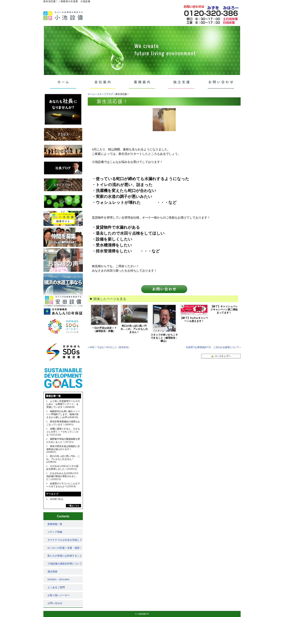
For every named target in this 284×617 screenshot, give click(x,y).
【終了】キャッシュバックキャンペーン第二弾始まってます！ (224, 309)
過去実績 (52, 571)
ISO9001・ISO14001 (58, 579)
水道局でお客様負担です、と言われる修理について (212, 347)
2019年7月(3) (56, 499)
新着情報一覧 (54, 524)
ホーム (91, 94)
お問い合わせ (54, 603)
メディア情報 (54, 532)
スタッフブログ (105, 94)
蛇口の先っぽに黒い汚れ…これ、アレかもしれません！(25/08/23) (63, 459)
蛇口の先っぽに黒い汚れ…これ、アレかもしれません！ (134, 328)
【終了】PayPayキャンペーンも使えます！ (194, 319)
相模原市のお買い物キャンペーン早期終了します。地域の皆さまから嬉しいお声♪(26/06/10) (63, 414)
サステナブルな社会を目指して (64, 540)
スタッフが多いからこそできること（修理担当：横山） (164, 337)
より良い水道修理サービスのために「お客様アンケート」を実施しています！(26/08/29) (63, 404)
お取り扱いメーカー (58, 595)
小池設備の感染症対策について (64, 563)
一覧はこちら (73, 506)
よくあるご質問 (56, 587)
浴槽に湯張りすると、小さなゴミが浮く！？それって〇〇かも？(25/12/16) (63, 432)
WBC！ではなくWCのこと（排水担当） (110, 347)
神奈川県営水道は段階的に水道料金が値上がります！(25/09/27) (63, 449)
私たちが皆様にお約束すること (64, 555)
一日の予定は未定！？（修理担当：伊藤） (104, 329)
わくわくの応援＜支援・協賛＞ (64, 548)
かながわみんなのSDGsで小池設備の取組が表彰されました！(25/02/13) (62, 476)
